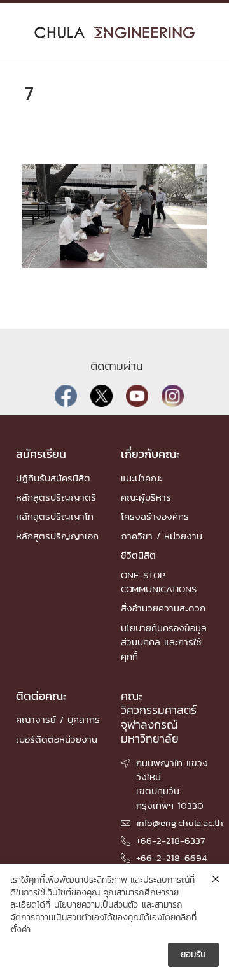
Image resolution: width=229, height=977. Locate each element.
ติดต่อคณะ (41, 695)
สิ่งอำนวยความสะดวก (163, 608)
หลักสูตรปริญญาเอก (57, 536)
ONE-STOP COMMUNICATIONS (159, 581)
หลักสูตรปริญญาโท (55, 516)
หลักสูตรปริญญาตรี (56, 497)
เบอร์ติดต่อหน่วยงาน (56, 739)
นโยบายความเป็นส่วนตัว (96, 905)
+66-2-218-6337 (170, 840)
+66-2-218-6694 (171, 857)
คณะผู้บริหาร (146, 497)
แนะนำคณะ (142, 478)
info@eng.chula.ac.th (179, 822)
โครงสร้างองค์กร (155, 516)
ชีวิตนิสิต (138, 555)
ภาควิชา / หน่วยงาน (161, 536)
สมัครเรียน (41, 453)
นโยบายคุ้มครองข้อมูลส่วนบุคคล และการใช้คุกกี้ (164, 642)
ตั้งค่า (21, 930)
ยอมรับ (193, 954)
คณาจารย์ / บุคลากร (58, 719)
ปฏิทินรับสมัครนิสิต (53, 478)
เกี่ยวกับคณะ (150, 453)
